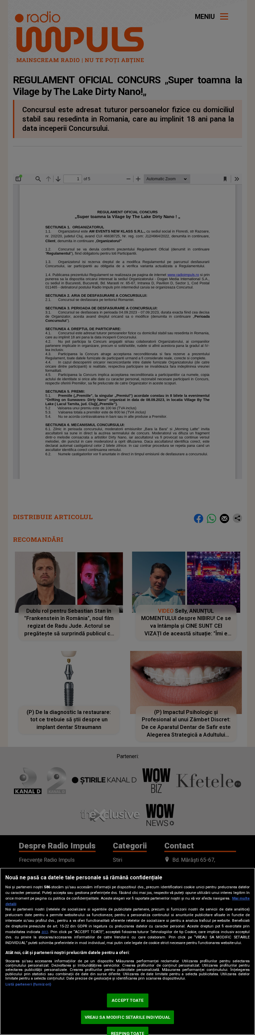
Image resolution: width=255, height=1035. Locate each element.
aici (45, 931)
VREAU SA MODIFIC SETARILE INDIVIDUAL (128, 1017)
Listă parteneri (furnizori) (28, 984)
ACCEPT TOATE (127, 1000)
